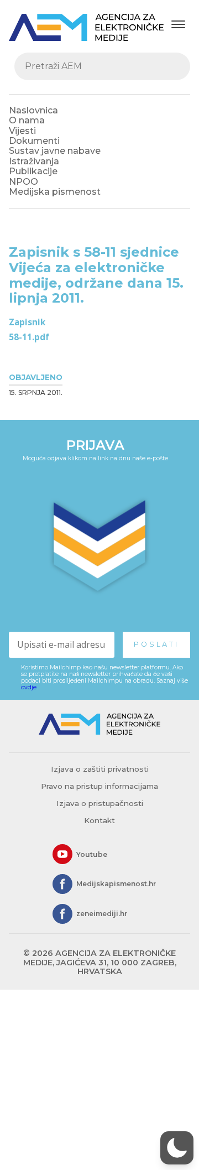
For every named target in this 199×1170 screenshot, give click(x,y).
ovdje (28, 687)
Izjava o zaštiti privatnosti (100, 769)
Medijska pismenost (55, 191)
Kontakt (99, 820)
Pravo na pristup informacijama (99, 786)
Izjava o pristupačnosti (99, 803)
